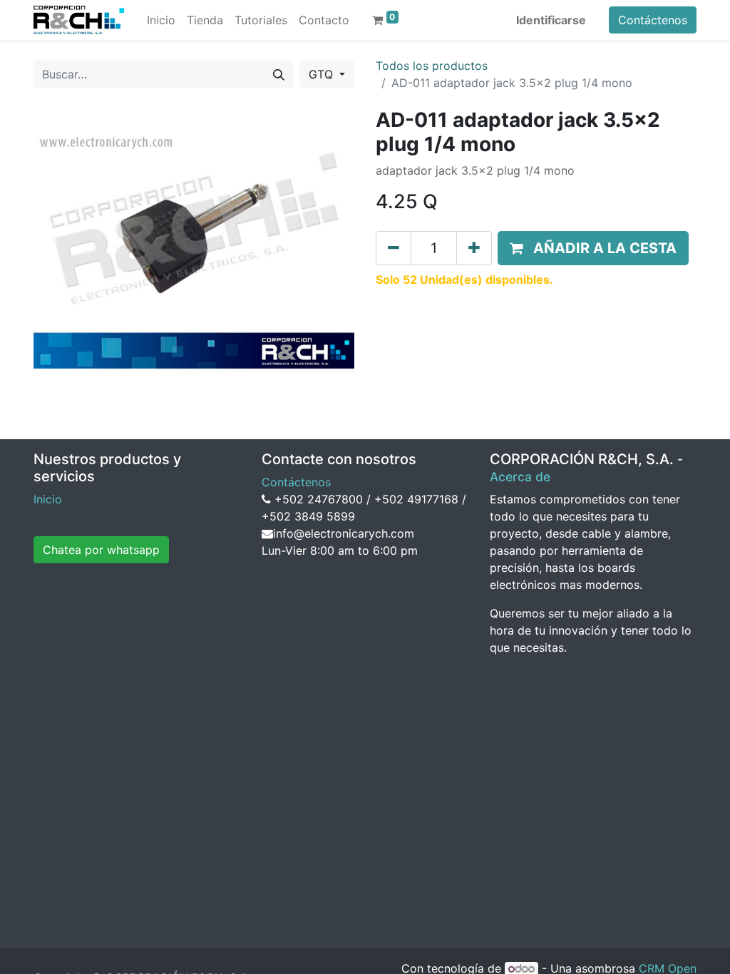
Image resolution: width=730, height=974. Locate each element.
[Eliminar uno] (393, 248)
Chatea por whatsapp (101, 550)
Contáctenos (652, 20)
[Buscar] (279, 74)
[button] (593, 248)
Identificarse (551, 20)
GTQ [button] (322, 74)
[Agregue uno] (474, 248)
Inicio (48, 499)
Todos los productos (432, 65)
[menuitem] (161, 20)
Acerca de (520, 476)
